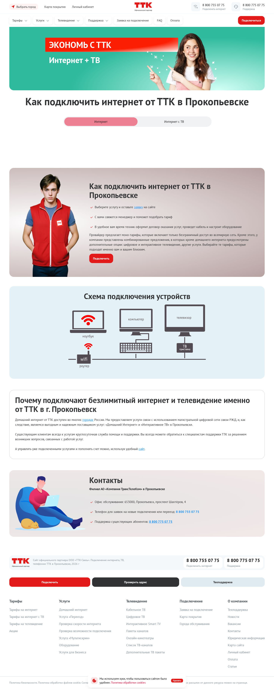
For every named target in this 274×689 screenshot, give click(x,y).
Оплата (175, 20)
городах (87, 420)
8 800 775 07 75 (254, 5)
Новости (233, 617)
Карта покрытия (190, 617)
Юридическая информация (246, 638)
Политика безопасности (23, 682)
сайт (141, 449)
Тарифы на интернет (23, 610)
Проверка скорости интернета (80, 624)
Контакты (234, 631)
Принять (177, 680)
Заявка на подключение (196, 610)
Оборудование (69, 645)
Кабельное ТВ (135, 610)
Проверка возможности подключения (85, 631)
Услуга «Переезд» (71, 617)
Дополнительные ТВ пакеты (145, 652)
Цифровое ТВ (135, 617)
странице (241, 682)
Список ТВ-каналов (139, 645)
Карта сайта (236, 645)
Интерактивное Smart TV (143, 624)
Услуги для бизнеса (72, 652)
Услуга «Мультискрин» (74, 638)
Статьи (232, 666)
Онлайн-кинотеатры (140, 638)
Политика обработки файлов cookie (59, 682)
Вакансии (234, 624)
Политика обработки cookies (128, 682)
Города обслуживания (195, 624)
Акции (13, 631)
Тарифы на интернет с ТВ (26, 617)
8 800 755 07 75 (213, 5)
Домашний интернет (73, 610)
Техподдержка (238, 610)
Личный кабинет (83, 7)
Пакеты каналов (137, 631)
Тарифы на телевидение (26, 624)
